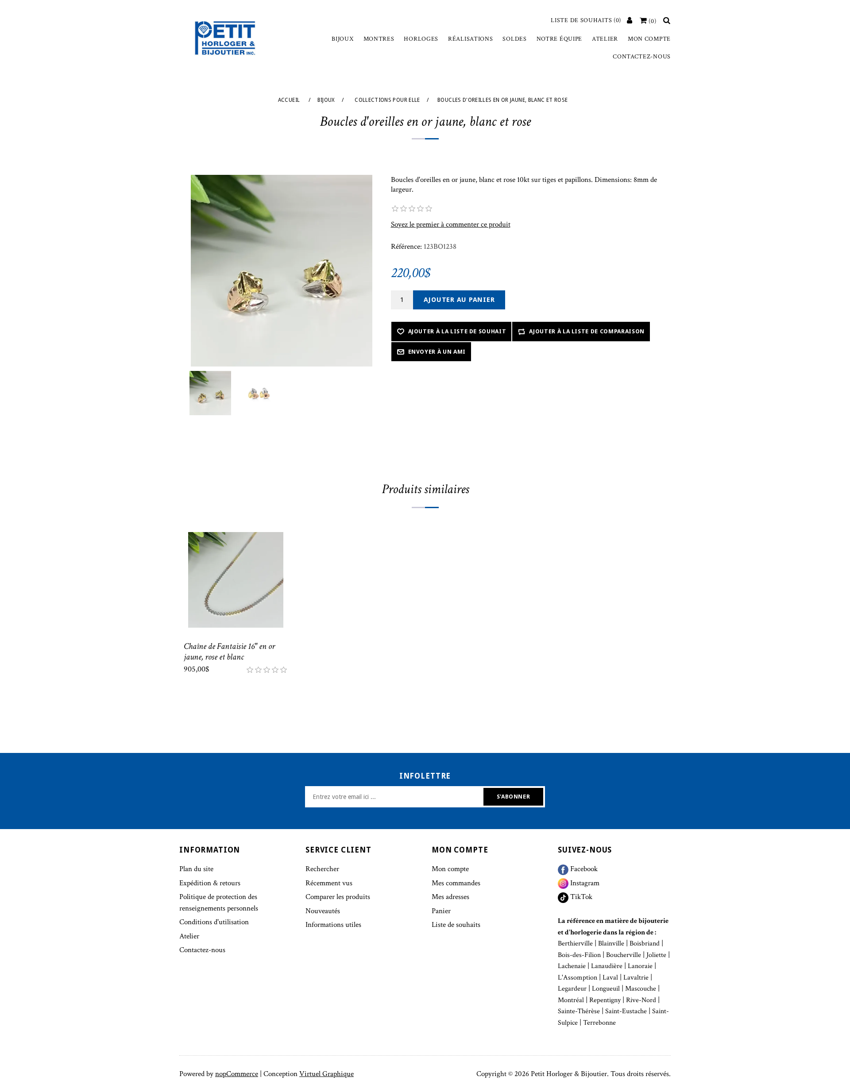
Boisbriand (645, 943)
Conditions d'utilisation (214, 922)
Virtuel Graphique (326, 1074)
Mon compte (649, 39)
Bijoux (342, 39)
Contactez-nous (642, 57)
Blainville (611, 943)
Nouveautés (322, 911)
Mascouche (640, 988)
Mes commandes (456, 883)
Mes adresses (450, 897)
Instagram (583, 883)
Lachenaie (572, 966)
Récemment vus (328, 883)
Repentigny (605, 1000)
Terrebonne (599, 1022)
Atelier (605, 39)
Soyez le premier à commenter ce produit (450, 224)
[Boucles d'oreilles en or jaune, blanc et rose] (210, 393)
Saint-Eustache (626, 1011)
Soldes (514, 39)
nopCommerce (236, 1074)
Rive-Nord (641, 1000)
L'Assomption (577, 977)
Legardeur (572, 988)
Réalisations (470, 39)
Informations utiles (333, 925)
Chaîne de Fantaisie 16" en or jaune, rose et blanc (229, 651)
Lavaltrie (636, 977)
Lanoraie (640, 966)
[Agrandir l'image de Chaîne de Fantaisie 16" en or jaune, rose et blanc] (235, 580)
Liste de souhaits (456, 925)
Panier (441, 911)
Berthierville (575, 943)
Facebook (583, 869)
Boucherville (623, 955)
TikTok (580, 897)
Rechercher (322, 869)
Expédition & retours (209, 883)
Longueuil (606, 988)
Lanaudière (606, 966)
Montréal (571, 1000)
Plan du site (196, 869)
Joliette (656, 955)
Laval (610, 977)
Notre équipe (559, 39)
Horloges (421, 39)
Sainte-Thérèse (579, 1011)
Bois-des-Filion (579, 955)
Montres (378, 39)
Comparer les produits (337, 897)
